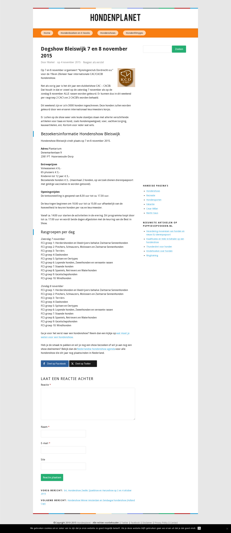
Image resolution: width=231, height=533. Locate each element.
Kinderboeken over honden (159, 251)
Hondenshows (108, 33)
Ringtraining (152, 255)
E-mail (45, 443)
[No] (227, 528)
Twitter (124, 522)
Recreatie (150, 195)
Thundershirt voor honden (159, 246)
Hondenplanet (115, 18)
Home (47, 33)
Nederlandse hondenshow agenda (96, 348)
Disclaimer (147, 522)
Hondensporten (153, 200)
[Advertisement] (166, 126)
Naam (45, 426)
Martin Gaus (152, 213)
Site (43, 459)
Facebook (135, 522)
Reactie (46, 384)
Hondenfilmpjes (134, 33)
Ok (199, 528)
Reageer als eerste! (93, 62)
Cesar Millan (152, 208)
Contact (174, 522)
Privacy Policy (161, 522)
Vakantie (150, 204)
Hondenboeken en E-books (75, 33)
